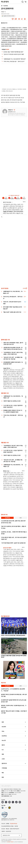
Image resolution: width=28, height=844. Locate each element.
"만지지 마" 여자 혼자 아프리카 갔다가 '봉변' (14, 54)
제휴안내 (7, 828)
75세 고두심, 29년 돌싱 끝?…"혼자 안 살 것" (14, 61)
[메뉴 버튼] (25, 1)
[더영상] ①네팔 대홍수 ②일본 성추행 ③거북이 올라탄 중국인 (13, 656)
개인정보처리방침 (13, 823)
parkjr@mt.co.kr (11, 111)
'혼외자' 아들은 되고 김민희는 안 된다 (12, 401)
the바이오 (6, 5)
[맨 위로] (25, 838)
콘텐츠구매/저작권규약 (14, 828)
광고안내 (3, 828)
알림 (3, 777)
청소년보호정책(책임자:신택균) (7, 826)
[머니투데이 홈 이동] (6, 786)
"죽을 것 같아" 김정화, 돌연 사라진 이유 (12, 312)
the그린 (4, 740)
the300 (4, 726)
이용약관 (16, 826)
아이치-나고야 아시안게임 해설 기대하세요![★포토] (13, 635)
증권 (3, 722)
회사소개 (3, 823)
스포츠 (3, 759)
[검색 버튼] (22, 1)
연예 (3, 754)
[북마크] (25, 19)
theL (3, 731)
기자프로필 (4, 768)
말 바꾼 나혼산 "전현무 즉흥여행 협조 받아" (13, 52)
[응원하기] (14, 110)
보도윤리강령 (8, 831)
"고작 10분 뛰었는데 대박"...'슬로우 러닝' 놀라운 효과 (13, 543)
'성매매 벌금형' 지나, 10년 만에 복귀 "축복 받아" (15, 59)
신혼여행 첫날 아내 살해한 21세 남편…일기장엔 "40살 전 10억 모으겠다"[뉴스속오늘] (13, 349)
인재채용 (7, 823)
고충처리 (3, 831)
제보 (3, 772)
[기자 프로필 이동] (4, 111)
